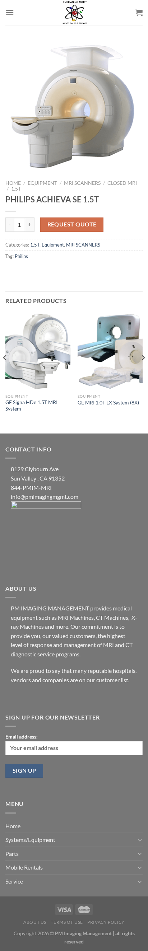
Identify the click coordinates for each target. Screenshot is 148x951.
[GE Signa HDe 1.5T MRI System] (37, 351)
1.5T (16, 189)
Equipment (42, 183)
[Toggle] (140, 839)
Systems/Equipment (30, 839)
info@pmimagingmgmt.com (44, 496)
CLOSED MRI (122, 183)
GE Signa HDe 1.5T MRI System (31, 405)
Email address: (21, 737)
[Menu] (9, 12)
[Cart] (139, 12)
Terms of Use (67, 922)
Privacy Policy (106, 922)
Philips (21, 256)
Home (13, 183)
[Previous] (5, 372)
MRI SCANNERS (82, 183)
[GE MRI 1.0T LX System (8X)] (110, 351)
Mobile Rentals (24, 867)
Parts (12, 853)
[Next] (143, 372)
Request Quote (72, 224)
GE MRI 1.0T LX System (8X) (108, 403)
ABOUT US (34, 922)
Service (14, 881)
